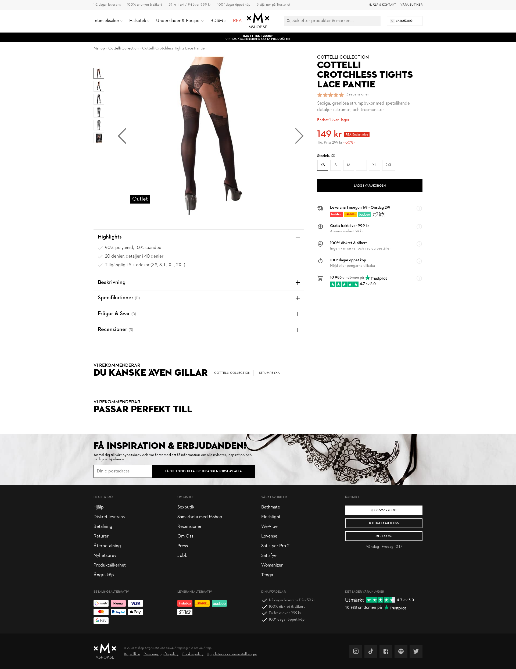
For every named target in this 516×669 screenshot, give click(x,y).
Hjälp (99, 507)
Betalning (103, 526)
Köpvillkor (132, 654)
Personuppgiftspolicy (161, 654)
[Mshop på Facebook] (385, 651)
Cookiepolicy (192, 654)
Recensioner (189, 526)
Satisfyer (269, 555)
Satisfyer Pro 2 (275, 546)
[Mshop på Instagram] (355, 651)
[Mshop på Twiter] (416, 651)
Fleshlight (271, 517)
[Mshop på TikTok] (370, 651)
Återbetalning (107, 546)
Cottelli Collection (123, 49)
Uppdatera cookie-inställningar (232, 654)
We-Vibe (269, 526)
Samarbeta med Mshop (199, 517)
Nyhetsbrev (105, 555)
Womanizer (272, 565)
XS (322, 165)
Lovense (269, 536)
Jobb (182, 555)
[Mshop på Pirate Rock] (401, 651)
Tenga (267, 575)
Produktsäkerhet (110, 565)
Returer (101, 536)
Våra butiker (411, 4)
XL (374, 165)
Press (182, 546)
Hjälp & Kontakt (382, 4)
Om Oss (185, 536)
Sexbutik (185, 507)
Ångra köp (104, 575)
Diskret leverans (109, 517)
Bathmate (270, 507)
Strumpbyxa (269, 373)
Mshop (99, 49)
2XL (388, 165)
